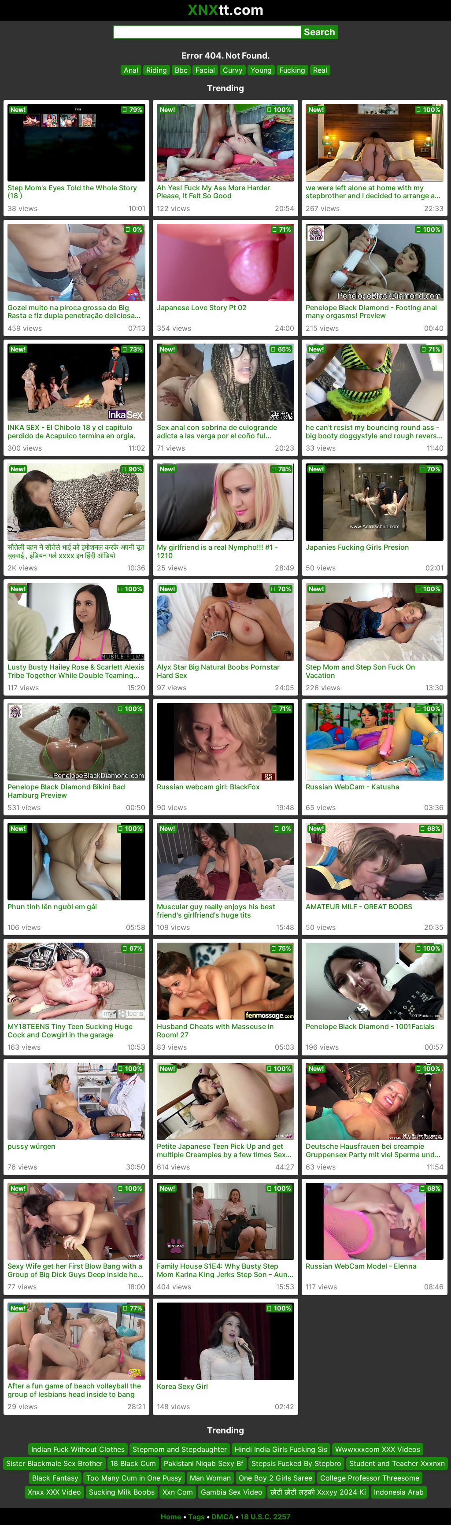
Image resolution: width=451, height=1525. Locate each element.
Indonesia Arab (399, 1492)
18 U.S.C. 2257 (265, 1517)
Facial (205, 70)
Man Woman (210, 1477)
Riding (156, 70)
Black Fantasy (55, 1477)
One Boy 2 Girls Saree (275, 1477)
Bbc (181, 70)
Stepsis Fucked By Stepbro (296, 1463)
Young (261, 70)
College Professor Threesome (369, 1477)
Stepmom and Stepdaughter (180, 1449)
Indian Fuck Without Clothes (78, 1449)
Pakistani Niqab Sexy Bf (204, 1463)
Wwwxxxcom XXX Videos (377, 1449)
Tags (196, 1517)
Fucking (292, 70)
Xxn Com (178, 1492)
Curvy (233, 70)
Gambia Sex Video (231, 1492)
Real (320, 70)
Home (171, 1517)
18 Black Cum (133, 1463)
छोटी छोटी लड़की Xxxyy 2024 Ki (318, 1492)
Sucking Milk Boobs (122, 1492)
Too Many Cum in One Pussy (134, 1477)
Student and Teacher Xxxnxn (397, 1463)
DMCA (222, 1517)
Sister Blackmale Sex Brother (54, 1463)
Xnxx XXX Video (54, 1492)
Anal (131, 70)
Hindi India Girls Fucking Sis (281, 1449)
